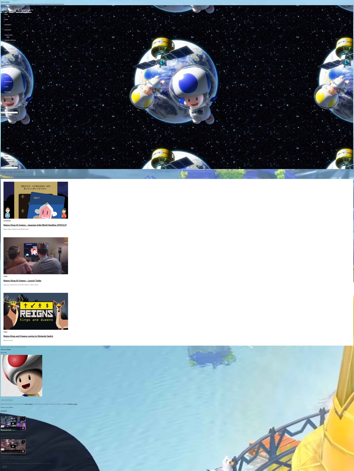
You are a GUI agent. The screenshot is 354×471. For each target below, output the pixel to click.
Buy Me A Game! (72, 404)
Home (6, 121)
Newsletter (7, 126)
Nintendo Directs (9, 139)
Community (7, 129)
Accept (4, 466)
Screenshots (7, 146)
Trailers (6, 151)
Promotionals (8, 154)
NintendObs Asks (9, 161)
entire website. (29, 404)
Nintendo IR (7, 141)
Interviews (7, 159)
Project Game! (8, 131)
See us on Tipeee (6, 349)
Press (5, 144)
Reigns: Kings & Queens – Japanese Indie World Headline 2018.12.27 (35, 224)
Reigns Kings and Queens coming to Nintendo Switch (28, 336)
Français (6, 164)
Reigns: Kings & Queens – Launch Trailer (22, 280)
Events (6, 156)
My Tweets (4, 411)
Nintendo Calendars (10, 134)
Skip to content (5, 2)
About (6, 124)
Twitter (6, 149)
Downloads (7, 136)
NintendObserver (16, 10)
